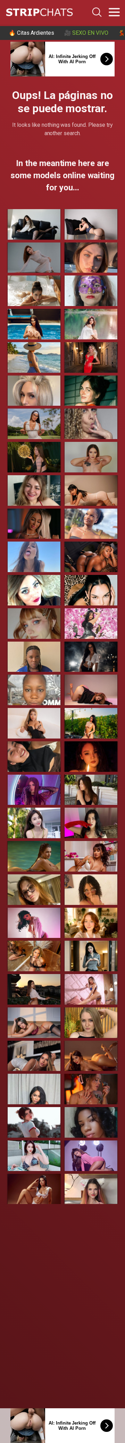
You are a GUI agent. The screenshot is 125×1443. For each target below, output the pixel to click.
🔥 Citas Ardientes (31, 33)
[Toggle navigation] (114, 12)
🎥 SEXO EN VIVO (86, 33)
